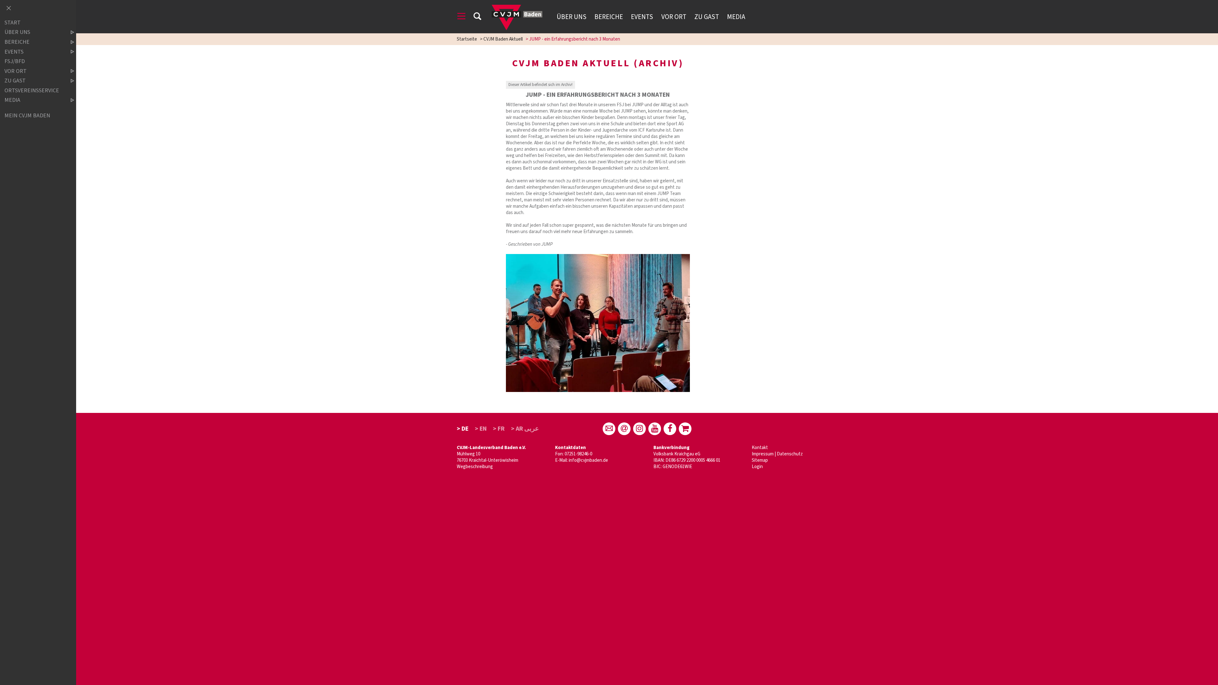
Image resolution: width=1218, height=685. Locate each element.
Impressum (763, 454)
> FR (499, 428)
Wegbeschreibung (475, 466)
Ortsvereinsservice (31, 90)
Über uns (571, 17)
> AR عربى (525, 428)
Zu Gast (706, 17)
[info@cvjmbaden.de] (609, 428)
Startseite (467, 39)
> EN (481, 428)
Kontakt (760, 447)
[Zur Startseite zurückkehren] (517, 7)
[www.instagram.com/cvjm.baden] (639, 428)
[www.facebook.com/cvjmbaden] (670, 428)
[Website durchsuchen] (477, 17)
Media (736, 17)
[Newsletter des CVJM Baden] (624, 428)
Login (757, 466)
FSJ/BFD (14, 61)
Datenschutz (790, 454)
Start (12, 22)
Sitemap (760, 460)
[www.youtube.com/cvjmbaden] (654, 428)
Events (642, 17)
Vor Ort (673, 17)
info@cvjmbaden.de (588, 460)
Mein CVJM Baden (27, 115)
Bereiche (608, 17)
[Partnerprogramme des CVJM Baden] (685, 428)
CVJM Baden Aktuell (503, 39)
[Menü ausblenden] (8, 8)
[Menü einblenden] (461, 17)
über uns (17, 32)
